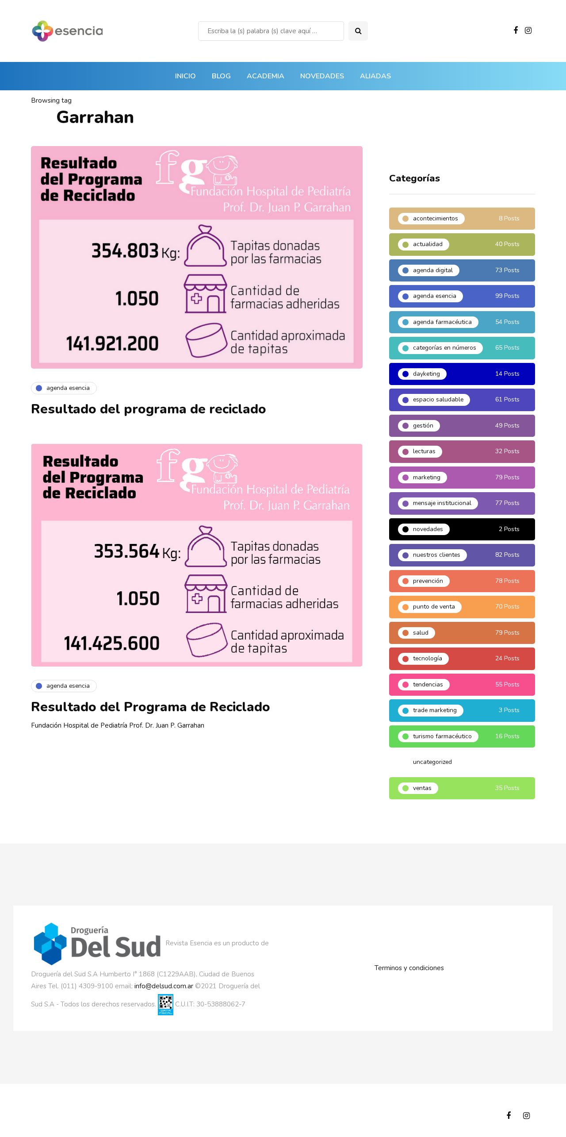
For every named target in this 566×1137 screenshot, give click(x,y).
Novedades (322, 76)
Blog (221, 76)
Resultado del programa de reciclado (148, 409)
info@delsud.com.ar (163, 986)
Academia (265, 76)
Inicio (185, 76)
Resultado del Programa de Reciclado (150, 707)
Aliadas (375, 76)
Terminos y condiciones (409, 968)
